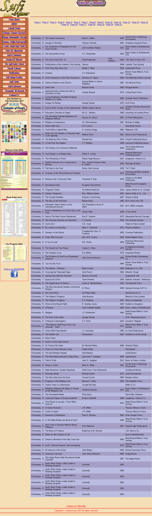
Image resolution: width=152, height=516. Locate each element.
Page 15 (65, 24)
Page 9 (100, 22)
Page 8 (93, 22)
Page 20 (109, 24)
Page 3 (53, 22)
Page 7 (85, 22)
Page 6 (77, 22)
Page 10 (108, 22)
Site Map (82, 506)
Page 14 (144, 22)
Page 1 (37, 22)
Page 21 (118, 24)
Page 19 (100, 24)
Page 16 (73, 24)
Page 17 (82, 24)
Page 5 (69, 22)
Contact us (71, 506)
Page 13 (135, 22)
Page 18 (91, 24)
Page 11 (117, 22)
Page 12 (126, 22)
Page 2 (45, 22)
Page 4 (61, 22)
